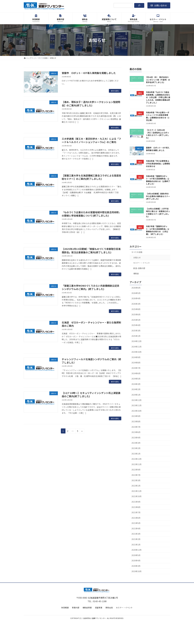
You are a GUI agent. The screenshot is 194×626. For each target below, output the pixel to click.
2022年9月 (135, 469)
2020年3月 (135, 566)
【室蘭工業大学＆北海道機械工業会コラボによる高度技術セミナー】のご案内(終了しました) (91, 177)
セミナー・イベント (141, 262)
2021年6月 (135, 517)
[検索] (139, 5)
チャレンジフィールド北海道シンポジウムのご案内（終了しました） (91, 360)
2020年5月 (135, 555)
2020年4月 (135, 560)
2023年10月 (136, 410)
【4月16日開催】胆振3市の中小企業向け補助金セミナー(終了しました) (158, 196)
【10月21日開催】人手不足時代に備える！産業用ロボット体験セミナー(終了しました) (158, 212)
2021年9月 (135, 501)
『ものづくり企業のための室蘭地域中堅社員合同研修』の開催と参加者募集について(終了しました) (91, 213)
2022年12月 (136, 459)
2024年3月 (135, 384)
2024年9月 (135, 357)
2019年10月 (136, 571)
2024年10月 (136, 352)
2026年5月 (135, 293)
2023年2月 (135, 448)
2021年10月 (136, 496)
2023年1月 (135, 453)
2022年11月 (136, 464)
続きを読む (115, 91)
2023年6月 (135, 432)
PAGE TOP (187, 604)
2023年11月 (136, 405)
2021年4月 (135, 528)
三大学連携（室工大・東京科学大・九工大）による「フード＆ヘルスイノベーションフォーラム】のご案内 (91, 140)
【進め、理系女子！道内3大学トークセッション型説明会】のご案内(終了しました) (91, 103)
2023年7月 (135, 427)
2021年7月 (135, 512)
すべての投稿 (136, 252)
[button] (158, 5)
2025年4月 (135, 325)
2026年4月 (135, 298)
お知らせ (137, 257)
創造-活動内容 (139, 268)
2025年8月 (135, 309)
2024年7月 (135, 368)
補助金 (136, 273)
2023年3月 (135, 443)
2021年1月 (135, 544)
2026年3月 (135, 303)
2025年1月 (135, 336)
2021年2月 (135, 539)
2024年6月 (135, 373)
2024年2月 (135, 389)
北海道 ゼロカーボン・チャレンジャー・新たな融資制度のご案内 (91, 324)
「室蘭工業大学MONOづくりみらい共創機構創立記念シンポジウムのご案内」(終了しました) (90, 287)
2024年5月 (135, 378)
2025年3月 (135, 330)
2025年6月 (135, 314)
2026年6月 (135, 287)
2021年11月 (136, 491)
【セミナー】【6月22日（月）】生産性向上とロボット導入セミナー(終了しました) (157, 134)
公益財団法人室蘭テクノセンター (94, 618)
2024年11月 (136, 346)
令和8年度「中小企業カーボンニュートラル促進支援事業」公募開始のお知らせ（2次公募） (157, 116)
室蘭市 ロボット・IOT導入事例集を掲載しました (89, 73)
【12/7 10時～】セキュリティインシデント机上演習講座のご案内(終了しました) (91, 394)
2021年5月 (135, 523)
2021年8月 (135, 507)
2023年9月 (135, 416)
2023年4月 (135, 437)
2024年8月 (135, 362)
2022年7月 (135, 475)
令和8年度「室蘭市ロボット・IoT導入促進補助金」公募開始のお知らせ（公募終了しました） (158, 180)
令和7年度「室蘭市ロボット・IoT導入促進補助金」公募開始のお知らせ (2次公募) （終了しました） (157, 230)
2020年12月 (136, 550)
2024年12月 (136, 341)
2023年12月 (136, 400)
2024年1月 (135, 394)
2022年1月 (135, 485)
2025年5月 (135, 320)
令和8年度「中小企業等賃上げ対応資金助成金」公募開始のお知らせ (158, 164)
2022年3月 (135, 480)
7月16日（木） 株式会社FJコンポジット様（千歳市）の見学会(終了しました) (158, 80)
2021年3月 (135, 534)
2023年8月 (135, 421)
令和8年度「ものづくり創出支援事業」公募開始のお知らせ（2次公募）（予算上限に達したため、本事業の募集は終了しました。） (158, 97)
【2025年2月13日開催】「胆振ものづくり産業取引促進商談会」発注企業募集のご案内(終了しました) (91, 250)
